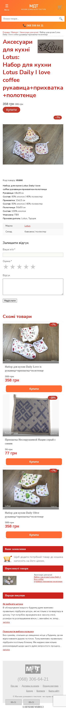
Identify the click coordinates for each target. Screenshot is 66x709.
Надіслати (10, 300)
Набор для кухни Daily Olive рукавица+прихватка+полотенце (24, 514)
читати (6, 622)
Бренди (29, 691)
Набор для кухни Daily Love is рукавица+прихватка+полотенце (24, 368)
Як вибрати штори (13, 604)
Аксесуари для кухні (29, 32)
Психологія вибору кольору (18, 631)
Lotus (27, 225)
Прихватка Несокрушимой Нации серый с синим (30, 441)
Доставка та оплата (30, 686)
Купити (11, 110)
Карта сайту (54, 691)
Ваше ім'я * (9, 249)
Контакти (40, 691)
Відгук (6, 275)
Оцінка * (7, 261)
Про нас (14, 686)
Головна (6, 32)
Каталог (14, 32)
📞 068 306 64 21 (33, 25)
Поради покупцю (50, 686)
